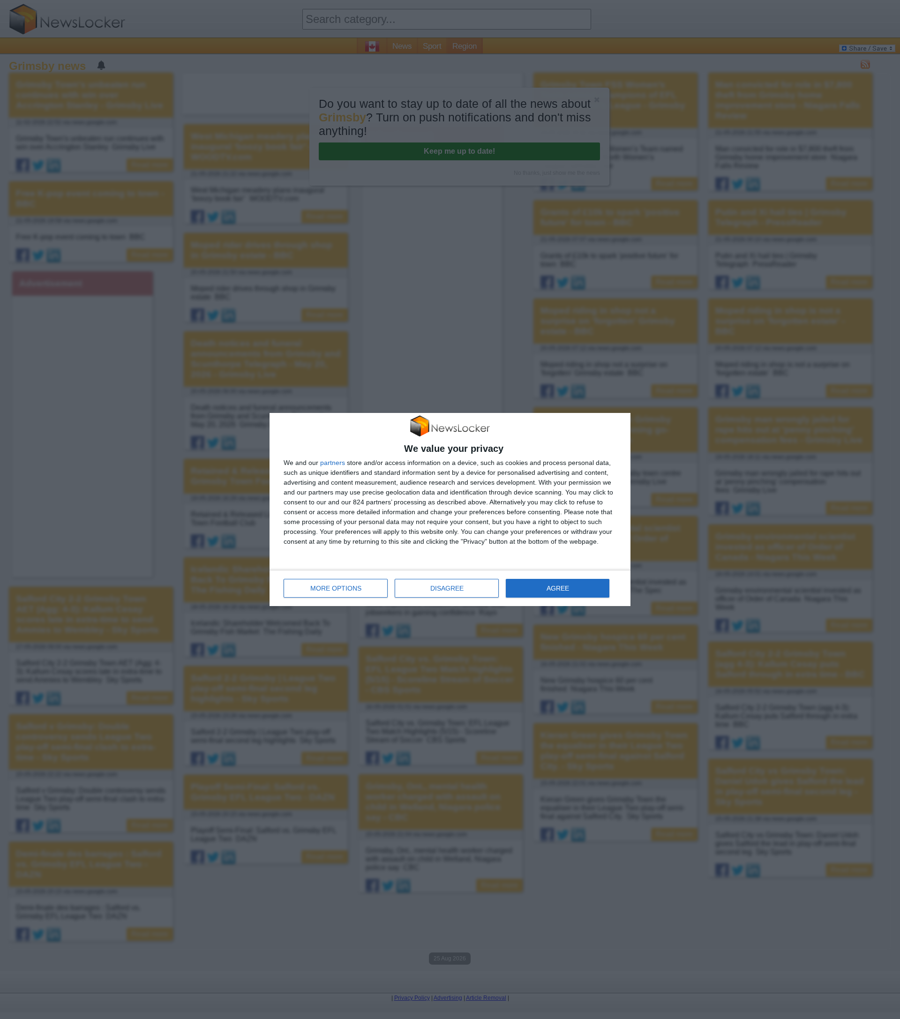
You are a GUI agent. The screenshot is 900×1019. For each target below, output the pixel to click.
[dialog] (450, 509)
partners (332, 462)
